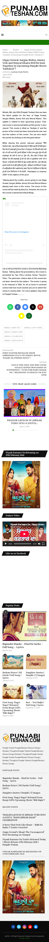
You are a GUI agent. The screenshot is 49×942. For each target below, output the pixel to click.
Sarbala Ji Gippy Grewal (33, 328)
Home (5, 50)
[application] (24, 534)
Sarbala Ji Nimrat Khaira (13, 332)
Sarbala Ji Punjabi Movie (13, 336)
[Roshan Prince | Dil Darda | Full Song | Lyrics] (13, 662)
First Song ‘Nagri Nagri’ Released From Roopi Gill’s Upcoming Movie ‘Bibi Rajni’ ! (11, 707)
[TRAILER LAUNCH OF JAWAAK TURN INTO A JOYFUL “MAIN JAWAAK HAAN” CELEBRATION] (24, 403)
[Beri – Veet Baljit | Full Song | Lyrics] (36, 692)
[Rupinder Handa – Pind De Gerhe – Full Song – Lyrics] (24, 626)
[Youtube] (30, 927)
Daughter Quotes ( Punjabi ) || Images (35, 673)
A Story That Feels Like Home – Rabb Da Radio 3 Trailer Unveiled (23, 826)
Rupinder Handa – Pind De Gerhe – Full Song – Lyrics (23, 646)
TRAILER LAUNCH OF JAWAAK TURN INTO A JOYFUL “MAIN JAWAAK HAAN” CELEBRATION (24, 817)
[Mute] (39, 543)
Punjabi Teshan (24, 938)
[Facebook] (13, 927)
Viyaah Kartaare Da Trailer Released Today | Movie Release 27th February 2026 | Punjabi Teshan (24, 842)
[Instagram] (24, 927)
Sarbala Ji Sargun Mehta (13, 340)
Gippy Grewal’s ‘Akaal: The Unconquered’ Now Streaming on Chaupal (23, 833)
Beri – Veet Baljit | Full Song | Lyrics (35, 703)
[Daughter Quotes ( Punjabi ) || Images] (36, 662)
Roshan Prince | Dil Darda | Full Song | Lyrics (12, 675)
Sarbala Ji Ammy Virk (12, 328)
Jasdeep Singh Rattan (19, 72)
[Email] (36, 927)
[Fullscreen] (43, 543)
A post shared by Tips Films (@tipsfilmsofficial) (24, 263)
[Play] (6, 543)
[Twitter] (19, 927)
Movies (16, 50)
